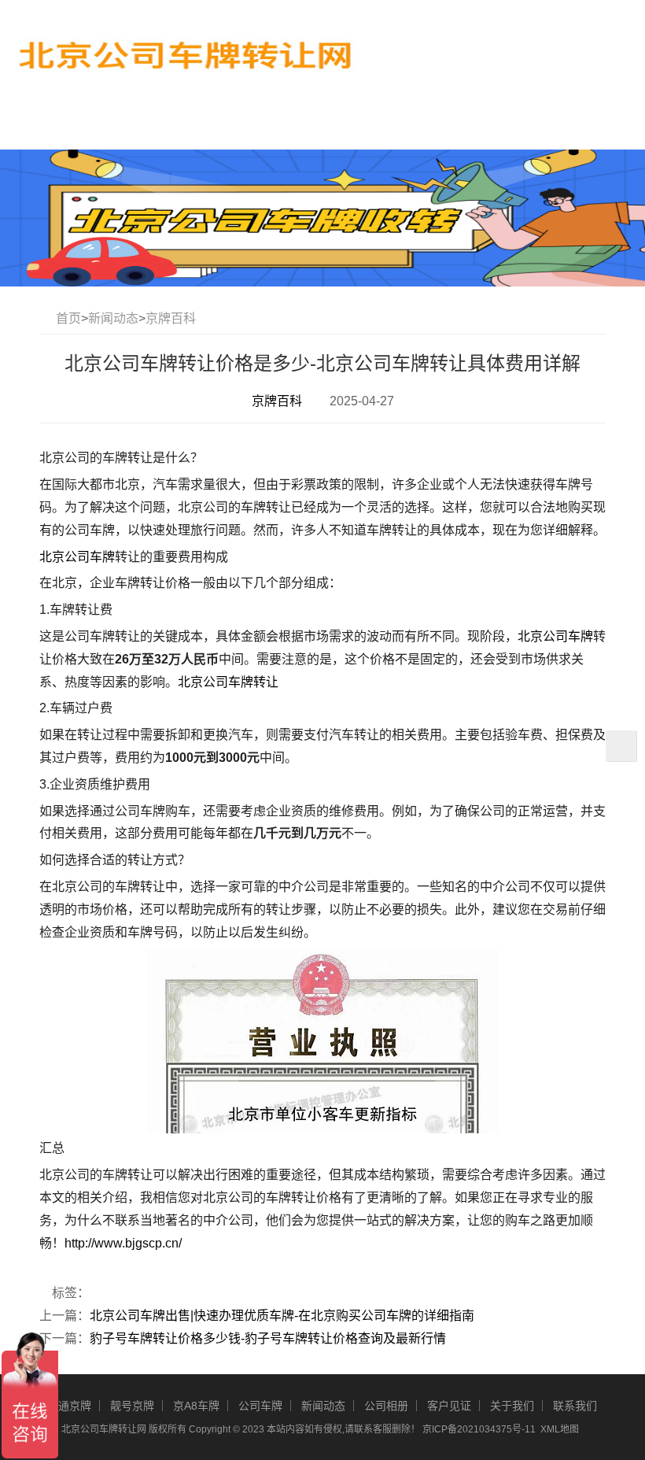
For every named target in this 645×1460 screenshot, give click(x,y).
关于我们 (512, 1405)
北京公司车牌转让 (228, 682)
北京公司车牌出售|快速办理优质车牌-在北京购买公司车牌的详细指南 (282, 1315)
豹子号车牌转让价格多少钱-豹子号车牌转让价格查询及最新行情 (268, 1338)
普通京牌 (69, 1405)
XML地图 (559, 1429)
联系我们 (575, 1405)
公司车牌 (260, 1405)
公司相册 (386, 1405)
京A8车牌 (196, 1405)
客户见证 (449, 1405)
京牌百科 (171, 318)
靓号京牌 (132, 1405)
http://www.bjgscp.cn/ (123, 1243)
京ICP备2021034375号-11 (479, 1429)
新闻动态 (113, 318)
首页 (68, 318)
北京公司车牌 (77, 557)
